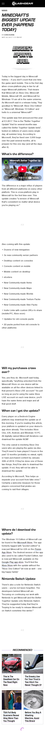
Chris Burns (9, 35)
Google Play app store (13, 562)
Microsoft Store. (25, 542)
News (4, 10)
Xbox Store (7, 565)
